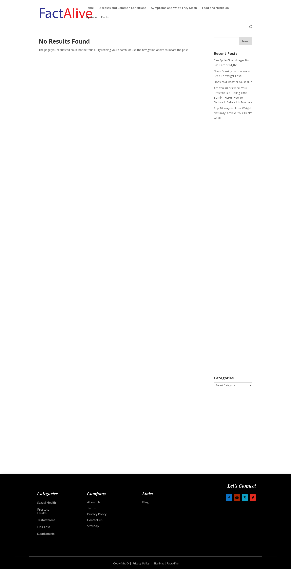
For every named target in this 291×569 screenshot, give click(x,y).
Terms (91, 508)
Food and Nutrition (215, 8)
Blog (145, 502)
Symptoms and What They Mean (174, 8)
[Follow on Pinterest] (253, 497)
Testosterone (46, 520)
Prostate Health (43, 511)
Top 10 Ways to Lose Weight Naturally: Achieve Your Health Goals (233, 113)
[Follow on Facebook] (229, 497)
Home (90, 8)
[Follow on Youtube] (237, 497)
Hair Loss (43, 527)
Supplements (46, 533)
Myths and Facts (97, 17)
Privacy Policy (97, 514)
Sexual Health (46, 502)
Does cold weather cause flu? (233, 82)
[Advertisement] (233, 185)
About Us (93, 502)
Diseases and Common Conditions (122, 8)
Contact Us (95, 520)
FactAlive (172, 563)
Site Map (159, 563)
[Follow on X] (245, 497)
